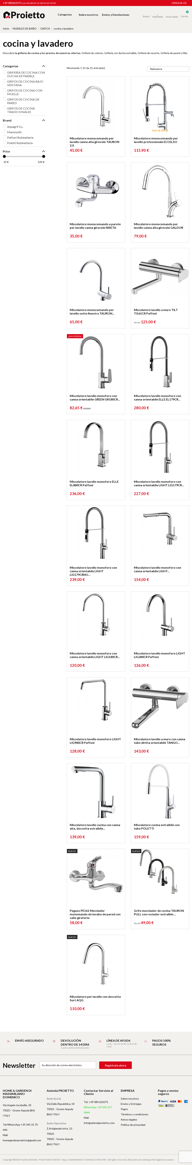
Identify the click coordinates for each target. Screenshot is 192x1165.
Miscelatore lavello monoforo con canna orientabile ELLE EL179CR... (157, 397)
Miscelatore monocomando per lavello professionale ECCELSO (156, 140)
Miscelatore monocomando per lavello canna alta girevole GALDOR (158, 225)
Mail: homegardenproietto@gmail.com (22, 1137)
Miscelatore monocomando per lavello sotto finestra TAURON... (92, 311)
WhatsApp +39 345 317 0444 (98, 1110)
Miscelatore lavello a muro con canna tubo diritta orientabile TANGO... (159, 740)
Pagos (124, 1109)
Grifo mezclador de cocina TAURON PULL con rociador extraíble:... (159, 912)
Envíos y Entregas (131, 1103)
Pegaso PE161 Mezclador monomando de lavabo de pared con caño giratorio (95, 914)
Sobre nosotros (130, 1098)
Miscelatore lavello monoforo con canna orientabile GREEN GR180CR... (95, 397)
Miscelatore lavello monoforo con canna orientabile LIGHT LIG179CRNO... (93, 571)
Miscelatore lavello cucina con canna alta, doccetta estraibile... (95, 826)
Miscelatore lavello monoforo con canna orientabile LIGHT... (157, 569)
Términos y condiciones (134, 1114)
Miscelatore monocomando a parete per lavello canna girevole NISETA (95, 225)
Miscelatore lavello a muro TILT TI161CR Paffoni (156, 311)
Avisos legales (129, 1119)
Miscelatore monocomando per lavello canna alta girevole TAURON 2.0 (94, 141)
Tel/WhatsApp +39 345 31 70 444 (20, 1127)
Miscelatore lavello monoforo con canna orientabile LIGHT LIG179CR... (159, 483)
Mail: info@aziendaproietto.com (99, 1120)
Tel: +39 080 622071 (96, 1102)
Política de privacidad (133, 1124)
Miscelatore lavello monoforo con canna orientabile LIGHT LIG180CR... (95, 655)
